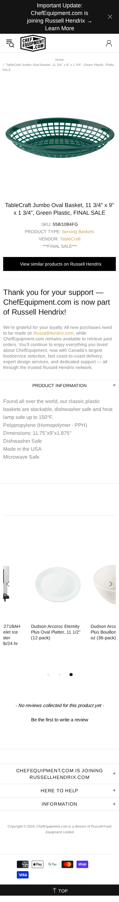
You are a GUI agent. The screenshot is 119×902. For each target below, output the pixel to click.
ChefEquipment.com (33, 43)
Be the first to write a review (59, 719)
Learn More (59, 28)
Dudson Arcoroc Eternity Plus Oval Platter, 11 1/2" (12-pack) (28, 632)
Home (59, 59)
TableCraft (70, 238)
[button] (59, 719)
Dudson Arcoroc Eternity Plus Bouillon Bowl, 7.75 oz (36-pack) (87, 632)
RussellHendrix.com (54, 333)
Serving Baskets (78, 231)
